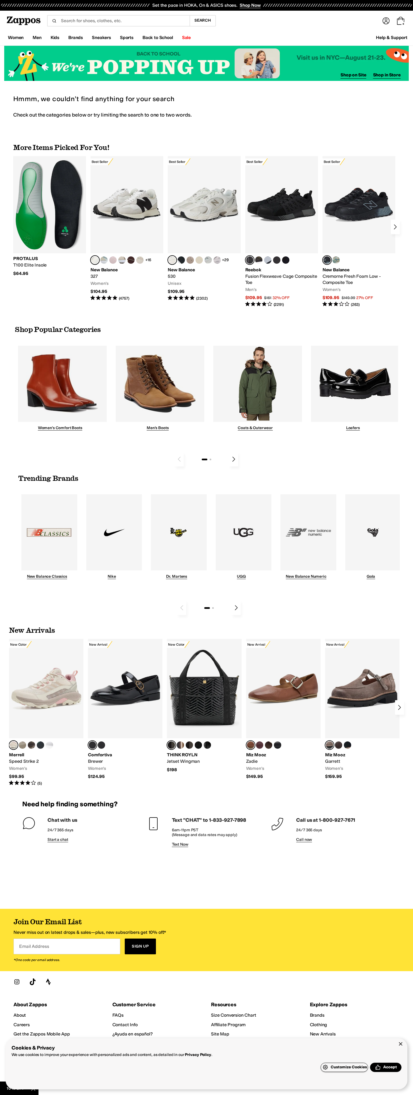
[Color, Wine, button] (259, 745)
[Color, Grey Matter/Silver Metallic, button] (208, 260)
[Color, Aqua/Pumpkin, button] (336, 260)
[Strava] (48, 982)
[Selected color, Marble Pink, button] (13, 745)
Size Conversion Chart (233, 1015)
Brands (317, 1015)
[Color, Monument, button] (40, 745)
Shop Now (250, 5)
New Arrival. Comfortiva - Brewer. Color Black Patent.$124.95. (125, 709)
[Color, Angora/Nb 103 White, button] (103, 260)
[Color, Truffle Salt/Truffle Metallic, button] (217, 260)
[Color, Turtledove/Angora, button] (199, 260)
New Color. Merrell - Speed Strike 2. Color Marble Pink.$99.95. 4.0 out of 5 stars (46, 712)
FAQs (118, 1015)
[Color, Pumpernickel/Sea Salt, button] (130, 260)
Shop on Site (353, 75)
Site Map (220, 1034)
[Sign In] (386, 20)
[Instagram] (17, 982)
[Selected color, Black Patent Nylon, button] (171, 745)
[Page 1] (204, 459)
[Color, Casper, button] (49, 745)
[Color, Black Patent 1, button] (180, 745)
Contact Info (125, 1024)
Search (202, 20)
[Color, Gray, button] (267, 260)
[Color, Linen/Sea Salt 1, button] (121, 260)
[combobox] (118, 20)
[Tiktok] (32, 982)
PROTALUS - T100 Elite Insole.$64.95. (49, 216)
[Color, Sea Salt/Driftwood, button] (190, 260)
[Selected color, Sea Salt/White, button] (94, 260)
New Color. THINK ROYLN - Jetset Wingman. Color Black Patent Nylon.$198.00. (204, 706)
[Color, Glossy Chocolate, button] (189, 745)
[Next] (395, 227)
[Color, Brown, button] (258, 260)
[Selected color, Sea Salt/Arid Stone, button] (172, 260)
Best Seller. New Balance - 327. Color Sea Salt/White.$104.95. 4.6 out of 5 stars (126, 228)
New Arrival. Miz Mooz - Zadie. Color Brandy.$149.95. (283, 709)
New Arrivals (323, 1034)
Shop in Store (387, 75)
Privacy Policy (198, 1054)
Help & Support (391, 37)
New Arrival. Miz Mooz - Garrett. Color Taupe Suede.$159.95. (362, 709)
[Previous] (179, 459)
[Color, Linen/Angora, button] (139, 260)
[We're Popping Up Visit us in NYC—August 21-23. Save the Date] (206, 63)
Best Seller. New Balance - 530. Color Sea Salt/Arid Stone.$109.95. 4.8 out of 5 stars (204, 228)
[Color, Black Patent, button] (207, 745)
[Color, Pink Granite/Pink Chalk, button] (112, 260)
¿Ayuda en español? (132, 1034)
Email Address (34, 946)
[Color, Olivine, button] (31, 745)
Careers (21, 1024)
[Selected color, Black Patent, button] (92, 745)
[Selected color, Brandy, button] (250, 745)
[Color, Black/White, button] (285, 260)
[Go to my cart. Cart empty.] (400, 20)
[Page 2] (210, 459)
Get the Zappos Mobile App (41, 1034)
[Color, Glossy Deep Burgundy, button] (198, 745)
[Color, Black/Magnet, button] (181, 260)
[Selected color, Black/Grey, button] (249, 260)
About (19, 1015)
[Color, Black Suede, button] (347, 745)
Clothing (318, 1024)
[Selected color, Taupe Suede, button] (329, 745)
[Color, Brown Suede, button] (338, 745)
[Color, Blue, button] (276, 260)
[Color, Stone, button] (22, 745)
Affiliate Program (228, 1024)
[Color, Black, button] (101, 745)
